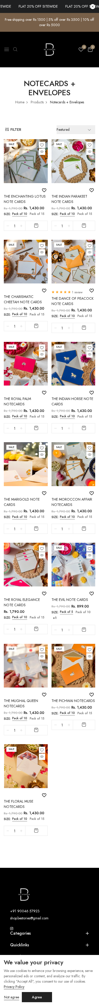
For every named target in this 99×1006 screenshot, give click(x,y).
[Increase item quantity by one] (21, 225)
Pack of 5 (66, 612)
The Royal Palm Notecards (17, 401)
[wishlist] (81, 50)
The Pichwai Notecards (73, 700)
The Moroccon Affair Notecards (72, 502)
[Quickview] (42, 152)
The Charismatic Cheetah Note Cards (23, 299)
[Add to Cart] (36, 226)
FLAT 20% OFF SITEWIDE (30, 6)
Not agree (11, 997)
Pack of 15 (37, 214)
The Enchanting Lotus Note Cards (25, 199)
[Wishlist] (42, 145)
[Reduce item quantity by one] (7, 225)
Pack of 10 (19, 214)
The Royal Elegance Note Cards (22, 602)
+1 (55, 617)
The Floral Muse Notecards (18, 804)
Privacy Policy (14, 986)
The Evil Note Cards (70, 599)
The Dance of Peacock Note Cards (73, 301)
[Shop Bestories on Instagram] (11, 928)
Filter (15, 129)
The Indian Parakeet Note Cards (69, 199)
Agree (37, 997)
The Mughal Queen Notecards (21, 703)
